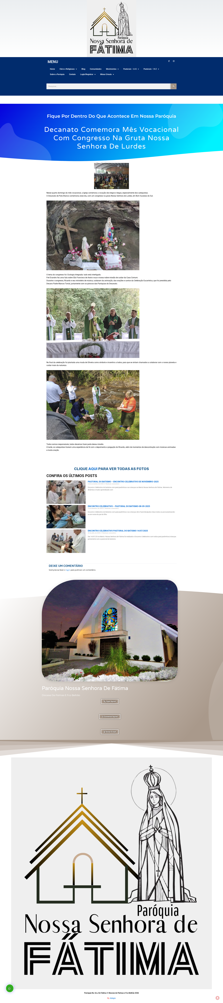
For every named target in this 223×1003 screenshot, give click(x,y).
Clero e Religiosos (67, 69)
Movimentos (111, 69)
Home (52, 69)
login (68, 570)
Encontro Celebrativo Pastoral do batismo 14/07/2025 (118, 530)
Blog (83, 69)
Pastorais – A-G (130, 69)
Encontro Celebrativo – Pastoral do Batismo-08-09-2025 (119, 506)
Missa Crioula (106, 74)
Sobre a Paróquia (57, 74)
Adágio (113, 998)
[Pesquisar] (174, 86)
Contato (72, 74)
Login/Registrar (86, 74)
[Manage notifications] (217, 998)
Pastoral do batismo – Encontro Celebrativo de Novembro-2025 (123, 481)
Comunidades (95, 69)
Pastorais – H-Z (150, 69)
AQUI (93, 469)
